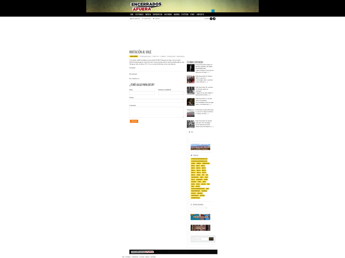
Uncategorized (133, 56)
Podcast (198, 186)
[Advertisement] (172, 36)
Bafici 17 (204, 172)
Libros (204, 182)
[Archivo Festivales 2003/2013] (200, 219)
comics (201, 177)
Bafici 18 (193, 175)
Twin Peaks (199, 193)
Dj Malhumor (199, 179)
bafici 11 (203, 168)
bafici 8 (203, 166)
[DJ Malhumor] (200, 149)
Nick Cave (203, 184)
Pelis (208, 184)
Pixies (192, 186)
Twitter (214, 18)
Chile (203, 175)
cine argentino (194, 177)
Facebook (211, 18)
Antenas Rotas (206, 163)
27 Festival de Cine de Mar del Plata (199, 161)
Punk (207, 189)
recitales (193, 193)
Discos (193, 179)
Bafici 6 (193, 166)
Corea (206, 177)
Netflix (198, 184)
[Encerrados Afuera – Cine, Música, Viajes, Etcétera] (146, 11)
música (193, 184)
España (205, 179)
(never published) (164, 90)
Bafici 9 (193, 168)
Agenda (193, 163)
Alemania (199, 163)
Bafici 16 (199, 172)
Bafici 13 (198, 170)
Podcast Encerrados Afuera (197, 189)
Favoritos (157, 18)
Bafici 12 (193, 170)
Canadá (198, 175)
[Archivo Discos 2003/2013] (200, 230)
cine (207, 175)
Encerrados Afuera (146, 56)
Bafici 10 (198, 168)
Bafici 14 (204, 170)
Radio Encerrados (195, 191)
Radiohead (204, 191)
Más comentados (136, 18)
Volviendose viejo (195, 198)
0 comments (163, 56)
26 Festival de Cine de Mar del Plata (199, 159)
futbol (199, 182)
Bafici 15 (193, 172)
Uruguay (202, 195)
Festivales (193, 182)
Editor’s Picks (147, 18)
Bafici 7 (198, 166)
